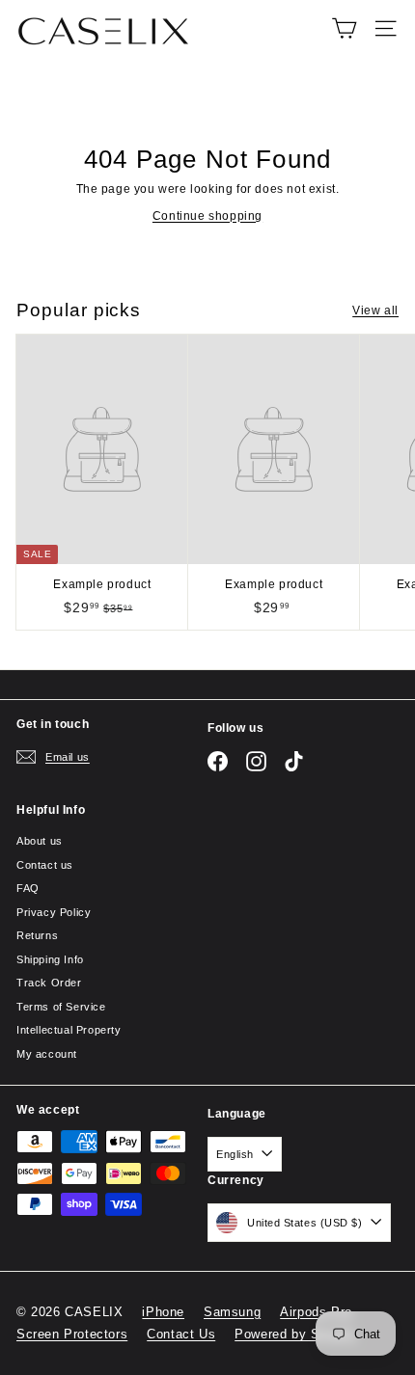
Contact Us (181, 1334)
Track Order (49, 982)
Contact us (44, 865)
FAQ (28, 888)
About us (39, 841)
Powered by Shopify (296, 1334)
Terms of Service (61, 1006)
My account (46, 1054)
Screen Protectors (71, 1334)
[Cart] (344, 28)
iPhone (163, 1312)
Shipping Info (50, 959)
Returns (37, 935)
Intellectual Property (69, 1030)
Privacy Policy (53, 912)
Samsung (232, 1312)
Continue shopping (207, 216)
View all (375, 310)
